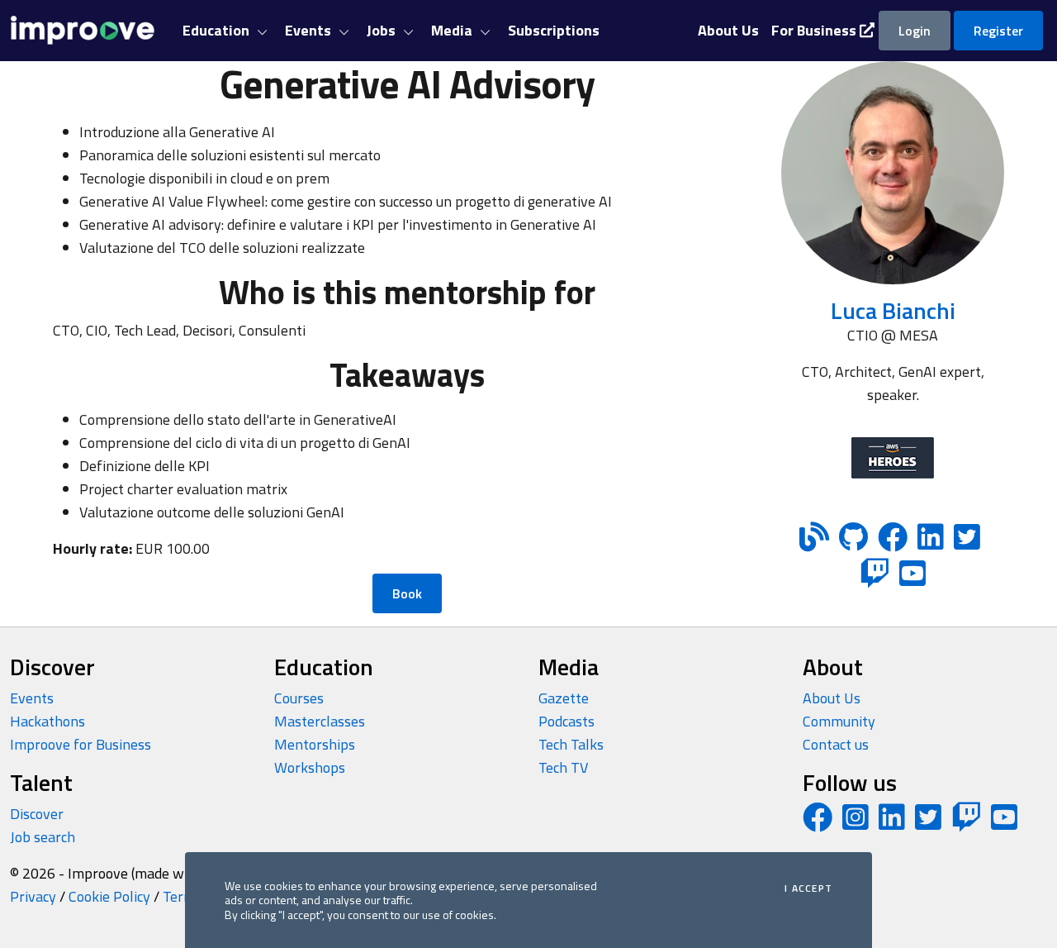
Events (32, 698)
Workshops (309, 767)
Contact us (836, 744)
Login (914, 30)
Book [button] (407, 593)
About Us (831, 698)
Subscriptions (554, 30)
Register (998, 30)
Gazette (563, 698)
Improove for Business (80, 744)
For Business (815, 30)
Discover (37, 814)
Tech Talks (571, 744)
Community (839, 721)
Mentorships (314, 744)
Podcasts (566, 721)
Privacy (33, 896)
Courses (299, 698)
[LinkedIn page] (892, 823)
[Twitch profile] (966, 823)
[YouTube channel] (1004, 823)
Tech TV (563, 767)
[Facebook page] (817, 823)
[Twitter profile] (928, 823)
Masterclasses (319, 721)
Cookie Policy (109, 896)
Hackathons (47, 721)
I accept (808, 888)
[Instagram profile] (855, 823)
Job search (42, 837)
